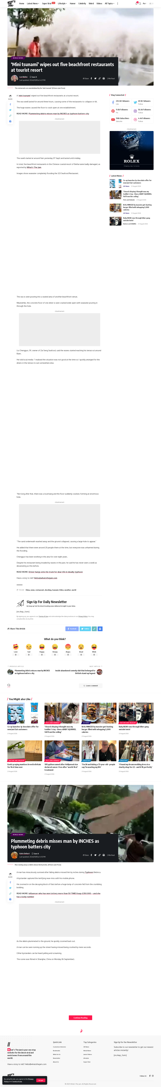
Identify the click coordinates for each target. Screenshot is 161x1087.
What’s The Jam (34, 167)
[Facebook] (120, 102)
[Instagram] (143, 111)
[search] (140, 3)
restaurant (39, 590)
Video (61, 590)
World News (18, 58)
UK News (126, 186)
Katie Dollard (24, 853)
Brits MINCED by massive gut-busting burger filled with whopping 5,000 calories (137, 207)
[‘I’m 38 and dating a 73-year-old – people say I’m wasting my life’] (99, 750)
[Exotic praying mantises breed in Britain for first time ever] (24, 750)
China (28, 590)
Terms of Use (17, 1081)
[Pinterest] (120, 111)
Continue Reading (80, 1018)
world (74, 590)
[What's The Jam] (11, 3)
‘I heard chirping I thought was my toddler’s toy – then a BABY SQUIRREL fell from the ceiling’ (137, 194)
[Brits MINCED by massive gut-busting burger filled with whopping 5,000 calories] (115, 207)
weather (67, 590)
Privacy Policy (82, 616)
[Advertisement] (59, 137)
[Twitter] (143, 102)
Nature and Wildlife (129, 224)
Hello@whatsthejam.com (45, 578)
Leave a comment (92, 686)
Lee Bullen (23, 77)
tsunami (55, 590)
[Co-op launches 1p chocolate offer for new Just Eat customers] (115, 183)
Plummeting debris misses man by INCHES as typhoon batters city (59, 113)
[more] (117, 3)
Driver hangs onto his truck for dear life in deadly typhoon (56, 572)
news (33, 590)
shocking (48, 590)
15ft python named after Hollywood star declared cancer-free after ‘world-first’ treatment (61, 767)
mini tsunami (24, 95)
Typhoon (89, 872)
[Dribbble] (143, 120)
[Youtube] (120, 120)
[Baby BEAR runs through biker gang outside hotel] (115, 221)
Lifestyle (86, 760)
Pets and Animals (129, 200)
